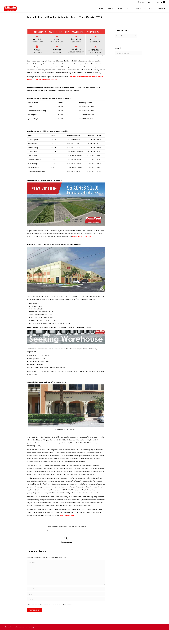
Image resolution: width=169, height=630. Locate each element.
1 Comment (82, 526)
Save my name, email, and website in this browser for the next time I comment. (50, 605)
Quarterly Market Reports (59, 526)
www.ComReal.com (67, 515)
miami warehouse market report (78, 530)
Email (157, 2)
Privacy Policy (30, 627)
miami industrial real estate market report (59, 530)
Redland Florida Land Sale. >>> (83, 236)
